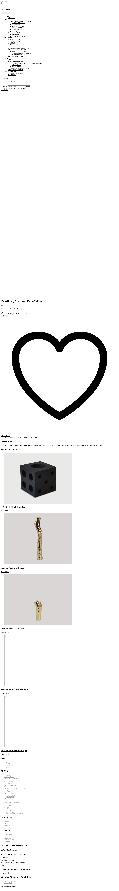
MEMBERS (12, 75)
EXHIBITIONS (16, 65)
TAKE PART (8, 782)
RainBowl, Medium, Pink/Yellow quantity (13, 314)
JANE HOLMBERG (18, 23)
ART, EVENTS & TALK (19, 51)
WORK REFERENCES (15, 61)
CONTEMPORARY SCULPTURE (15, 814)
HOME (6, 762)
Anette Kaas (8, 809)
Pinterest (6, 827)
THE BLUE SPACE (14, 44)
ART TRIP (11, 18)
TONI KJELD (16, 31)
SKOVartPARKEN (14, 41)
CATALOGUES (9, 775)
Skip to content (5, 1)
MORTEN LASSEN (18, 26)
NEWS (6, 16)
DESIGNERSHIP (6, 6)
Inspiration (7, 838)
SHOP (6, 19)
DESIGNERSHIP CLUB (15, 70)
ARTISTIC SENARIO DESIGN (22, 53)
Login (6, 78)
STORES (7, 767)
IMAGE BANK (9, 777)
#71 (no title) (8, 783)
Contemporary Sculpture (15, 33)
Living (31, 437)
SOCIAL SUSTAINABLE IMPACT (19, 68)
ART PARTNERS (9, 46)
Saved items (8, 80)
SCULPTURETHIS (10, 71)
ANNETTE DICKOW (19, 36)
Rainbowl (36, 437)
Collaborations (8, 834)
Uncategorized (8, 841)
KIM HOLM (16, 24)
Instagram (7, 825)
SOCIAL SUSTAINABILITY (17, 73)
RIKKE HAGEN (17, 28)
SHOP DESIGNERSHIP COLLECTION (20, 21)
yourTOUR (11, 43)
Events (6, 836)
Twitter (6, 823)
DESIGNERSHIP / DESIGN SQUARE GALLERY (27, 63)
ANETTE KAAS (17, 34)
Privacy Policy (8, 883)
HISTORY (7, 805)
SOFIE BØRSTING (18, 29)
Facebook (7, 821)
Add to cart (4, 316)
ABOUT (10, 60)
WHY (6, 58)
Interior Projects (16, 66)
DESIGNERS (8, 765)
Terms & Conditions (10, 881)
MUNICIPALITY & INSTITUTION (19, 48)
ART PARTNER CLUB (15, 56)
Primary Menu (5, 13)
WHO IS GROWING (14, 39)
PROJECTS (8, 38)
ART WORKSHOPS (18, 55)
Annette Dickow (9, 812)
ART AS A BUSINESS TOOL (17, 50)
